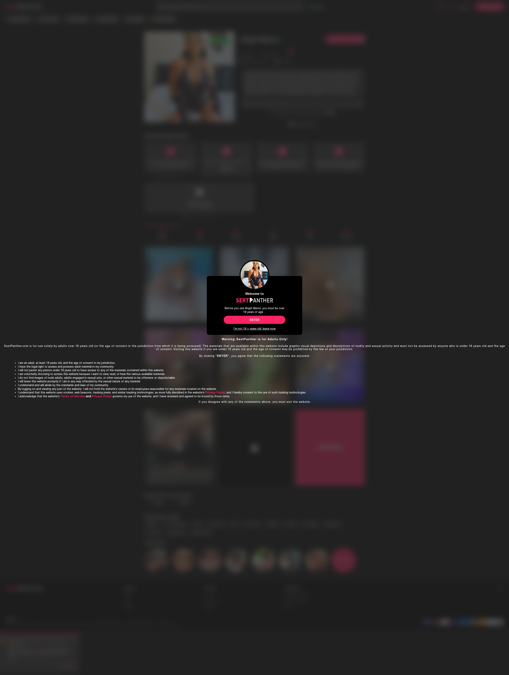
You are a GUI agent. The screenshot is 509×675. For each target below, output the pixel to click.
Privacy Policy (102, 396)
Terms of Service (72, 396)
